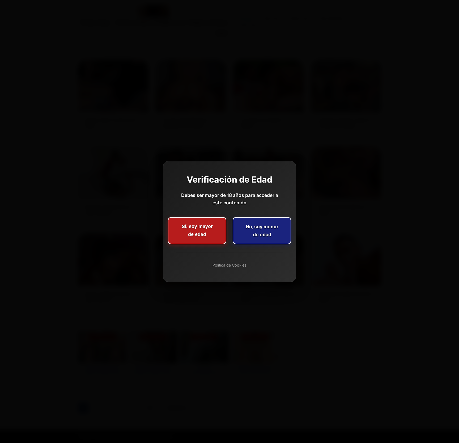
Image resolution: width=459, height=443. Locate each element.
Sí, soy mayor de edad (197, 230)
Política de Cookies (229, 265)
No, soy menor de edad (262, 230)
